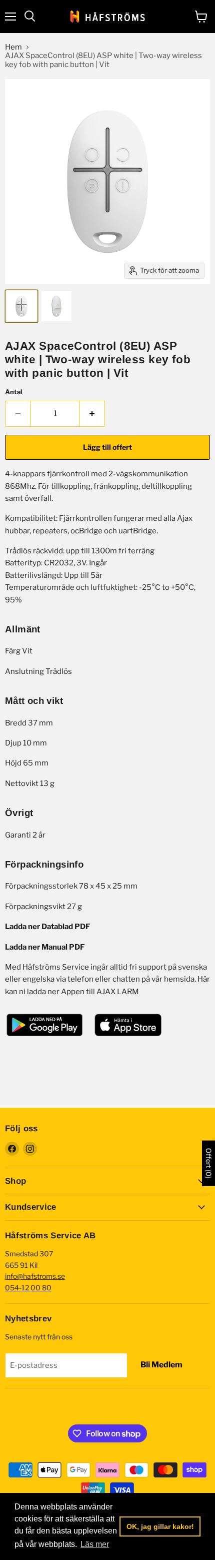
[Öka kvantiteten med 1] (92, 414)
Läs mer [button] (94, 1544)
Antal (13, 392)
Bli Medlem (161, 1364)
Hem (13, 47)
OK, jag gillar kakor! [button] (160, 1526)
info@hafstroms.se (35, 1276)
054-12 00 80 (28, 1287)
